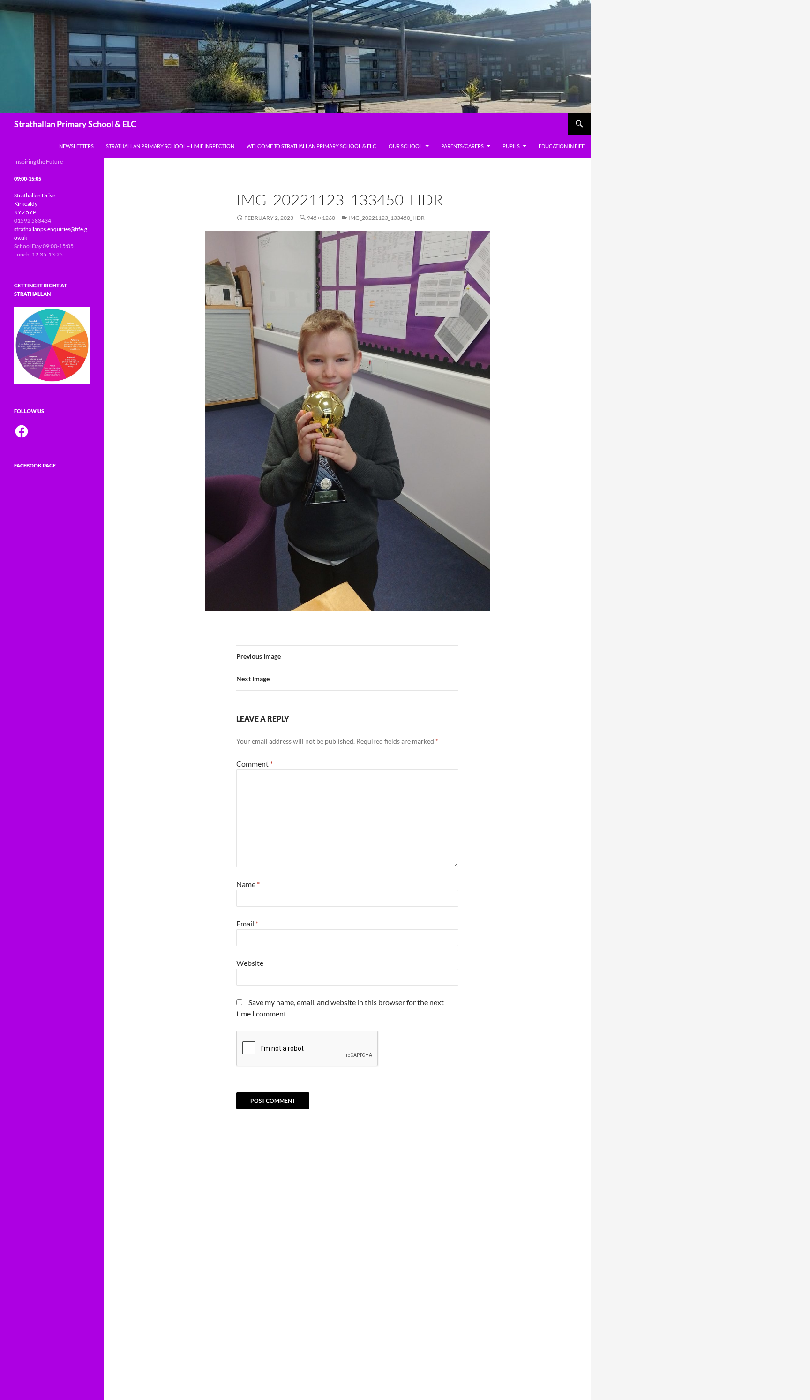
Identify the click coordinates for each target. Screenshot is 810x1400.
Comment (254, 763)
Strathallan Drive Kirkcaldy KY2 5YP (34, 204)
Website (249, 962)
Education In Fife (562, 146)
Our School (405, 146)
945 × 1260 (321, 217)
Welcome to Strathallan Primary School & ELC (311, 146)
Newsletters (76, 146)
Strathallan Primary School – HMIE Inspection (170, 146)
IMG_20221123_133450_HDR (386, 217)
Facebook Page (35, 465)
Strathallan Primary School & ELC (75, 124)
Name (248, 884)
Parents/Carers (462, 146)
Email (247, 923)
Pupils (511, 146)
